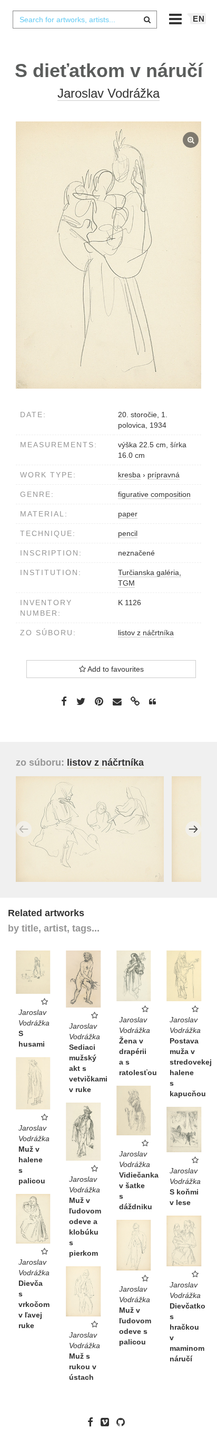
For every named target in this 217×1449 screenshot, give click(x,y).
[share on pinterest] (99, 701)
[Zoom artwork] (108, 255)
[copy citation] (152, 702)
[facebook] (92, 1422)
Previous (24, 829)
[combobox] (85, 20)
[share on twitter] (81, 701)
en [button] (199, 18)
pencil (127, 533)
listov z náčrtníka (146, 632)
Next (193, 829)
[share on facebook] (64, 701)
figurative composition (154, 494)
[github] (123, 1422)
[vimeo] (107, 1422)
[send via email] (117, 702)
